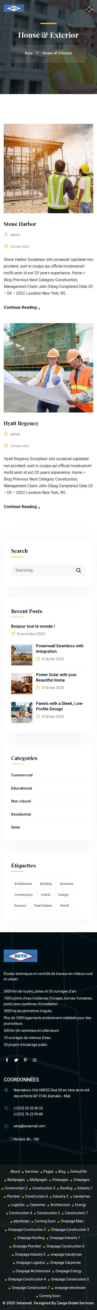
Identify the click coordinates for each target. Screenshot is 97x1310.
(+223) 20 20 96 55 (28, 1108)
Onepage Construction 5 (70, 1279)
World (64, 905)
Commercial (22, 775)
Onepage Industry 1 (64, 1238)
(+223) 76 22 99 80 (28, 1114)
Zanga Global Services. (76, 1303)
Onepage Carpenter (65, 1263)
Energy (80, 1205)
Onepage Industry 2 (30, 1254)
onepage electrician (70, 1288)
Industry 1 (85, 1188)
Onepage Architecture (33, 1271)
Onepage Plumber (27, 1246)
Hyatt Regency (21, 423)
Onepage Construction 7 (31, 1288)
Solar (15, 827)
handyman (81, 1196)
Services (32, 1171)
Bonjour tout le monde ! (33, 626)
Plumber (13, 1196)
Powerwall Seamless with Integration (60, 649)
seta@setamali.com (29, 1126)
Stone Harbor (20, 223)
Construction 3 (43, 1188)
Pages (48, 1171)
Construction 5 (48, 1213)
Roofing (66, 1188)
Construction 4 (20, 1213)
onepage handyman (66, 1254)
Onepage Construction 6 (65, 1246)
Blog (61, 1171)
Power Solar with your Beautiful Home (56, 677)
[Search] (82, 568)
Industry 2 (60, 1196)
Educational (21, 788)
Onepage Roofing (31, 1238)
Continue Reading (20, 307)
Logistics (18, 1205)
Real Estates (43, 905)
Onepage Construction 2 (27, 1230)
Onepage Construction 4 (27, 1279)
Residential (21, 814)
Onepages (60, 1180)
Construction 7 (76, 1213)
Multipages (16, 1180)
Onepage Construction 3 (70, 1230)
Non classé (21, 801)
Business (66, 884)
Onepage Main (72, 1221)
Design (63, 894)
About (15, 1171)
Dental (45, 894)
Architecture (23, 884)
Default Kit (78, 1171)
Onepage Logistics (30, 1263)
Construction (23, 894)
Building (46, 884)
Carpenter (38, 1205)
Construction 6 (36, 1196)
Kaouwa (20, 905)
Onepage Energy (68, 1271)
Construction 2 (15, 1188)
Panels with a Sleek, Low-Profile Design (60, 706)
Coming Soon (45, 1221)
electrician (21, 1221)
